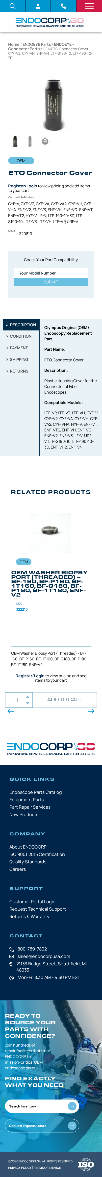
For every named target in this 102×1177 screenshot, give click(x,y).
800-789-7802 (32, 949)
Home (14, 44)
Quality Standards (27, 862)
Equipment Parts (26, 799)
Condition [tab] (20, 336)
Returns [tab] (18, 371)
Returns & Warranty (29, 916)
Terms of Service (47, 1168)
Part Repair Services (30, 807)
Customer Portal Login (32, 901)
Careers (17, 869)
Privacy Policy (19, 1168)
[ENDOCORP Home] (49, 22)
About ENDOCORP (28, 847)
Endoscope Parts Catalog (35, 792)
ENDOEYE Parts (37, 44)
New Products (23, 814)
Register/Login (22, 186)
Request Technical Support (37, 909)
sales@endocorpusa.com (44, 956)
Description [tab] (22, 324)
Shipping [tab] (18, 359)
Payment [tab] (18, 348)
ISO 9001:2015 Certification (37, 854)
